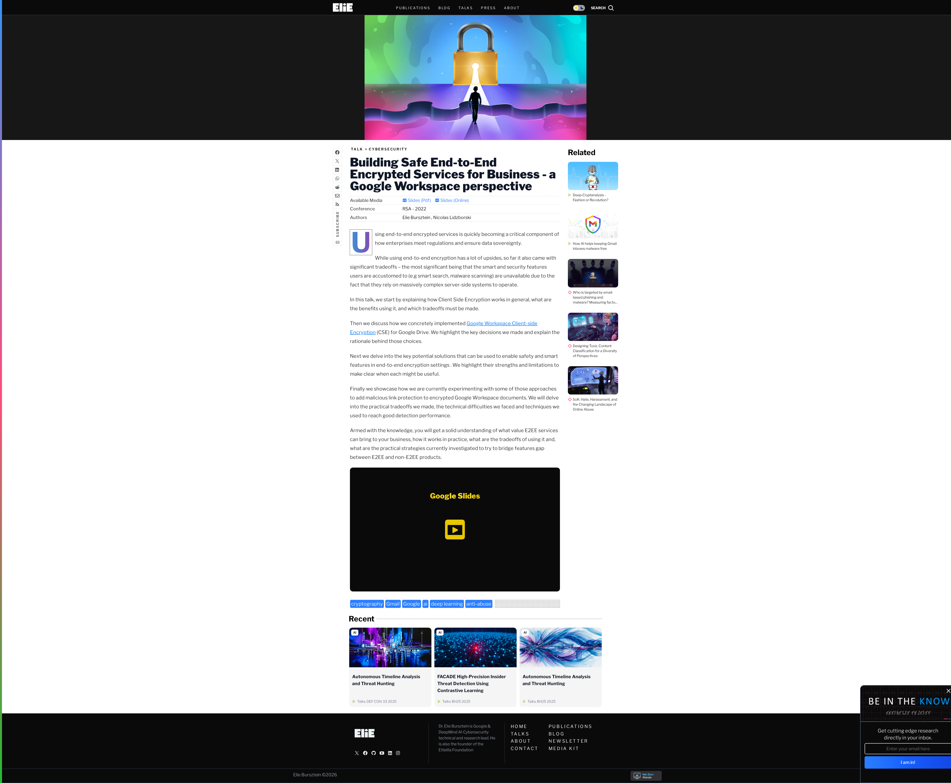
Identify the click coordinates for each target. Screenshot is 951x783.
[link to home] (343, 7)
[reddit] (337, 187)
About (521, 741)
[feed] (337, 204)
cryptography (367, 604)
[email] (337, 195)
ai (425, 604)
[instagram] (398, 753)
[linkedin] (337, 169)
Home (519, 726)
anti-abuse (478, 604)
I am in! (903, 762)
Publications (570, 726)
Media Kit (564, 748)
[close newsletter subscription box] (943, 691)
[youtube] (382, 753)
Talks (465, 8)
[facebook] (337, 152)
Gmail (393, 604)
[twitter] (337, 161)
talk (357, 149)
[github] (373, 753)
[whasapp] (337, 178)
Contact (525, 748)
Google (411, 604)
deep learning (447, 604)
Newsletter (568, 741)
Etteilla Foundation (456, 750)
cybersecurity (388, 149)
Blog (556, 733)
